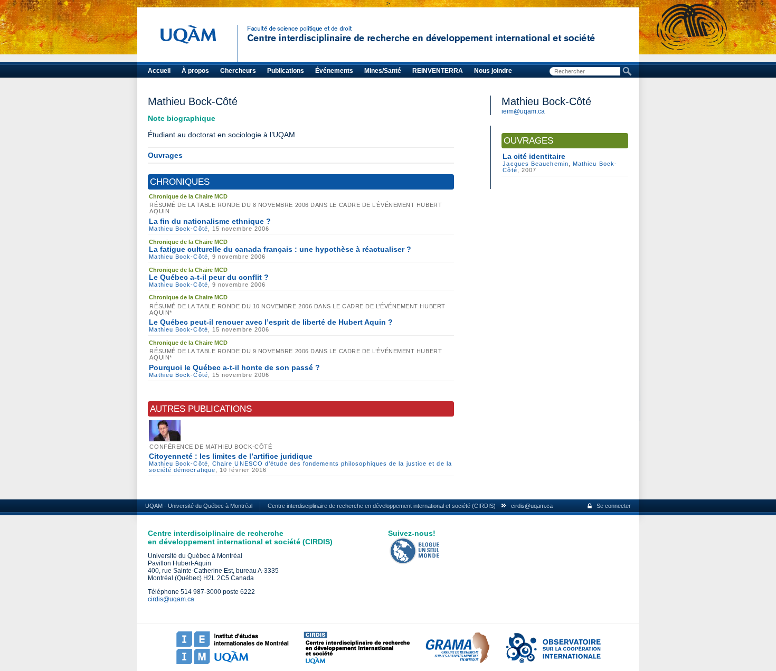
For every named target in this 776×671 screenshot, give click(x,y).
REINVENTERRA (437, 70)
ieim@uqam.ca (523, 111)
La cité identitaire (534, 156)
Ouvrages (165, 155)
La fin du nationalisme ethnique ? (210, 221)
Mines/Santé (382, 70)
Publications (285, 70)
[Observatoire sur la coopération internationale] (552, 662)
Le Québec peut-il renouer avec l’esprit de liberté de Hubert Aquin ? (271, 322)
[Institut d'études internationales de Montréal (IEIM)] (232, 662)
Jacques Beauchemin (535, 163)
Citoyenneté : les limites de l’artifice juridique (231, 456)
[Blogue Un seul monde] (415, 562)
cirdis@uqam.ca (532, 506)
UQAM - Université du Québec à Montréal (198, 506)
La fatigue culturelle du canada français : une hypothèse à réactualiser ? (280, 249)
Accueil (159, 70)
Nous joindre (493, 70)
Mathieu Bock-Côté (178, 228)
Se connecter (614, 506)
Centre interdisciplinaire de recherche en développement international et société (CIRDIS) (382, 506)
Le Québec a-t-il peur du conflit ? (209, 277)
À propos (195, 70)
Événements (334, 70)
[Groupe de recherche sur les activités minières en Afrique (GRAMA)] (457, 662)
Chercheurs (238, 70)
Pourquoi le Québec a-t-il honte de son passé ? (234, 367)
